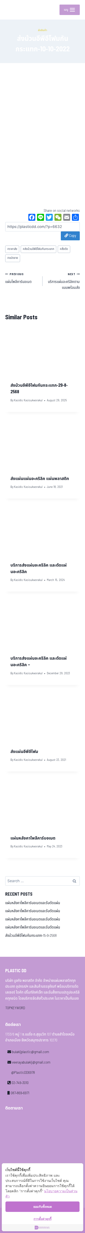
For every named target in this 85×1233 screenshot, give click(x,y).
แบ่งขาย (12, 258)
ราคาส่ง (12, 249)
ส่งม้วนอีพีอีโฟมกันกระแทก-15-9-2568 (31, 936)
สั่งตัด (64, 249)
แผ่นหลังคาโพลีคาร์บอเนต (32, 838)
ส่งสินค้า (42, 30)
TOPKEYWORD (15, 1008)
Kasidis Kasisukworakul (28, 400)
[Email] (66, 218)
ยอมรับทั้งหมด (42, 1206)
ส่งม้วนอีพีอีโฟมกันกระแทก (38, 249)
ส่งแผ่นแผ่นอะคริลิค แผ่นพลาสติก (39, 478)
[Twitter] (49, 218)
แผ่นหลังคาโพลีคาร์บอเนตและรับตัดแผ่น (32, 903)
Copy (72, 236)
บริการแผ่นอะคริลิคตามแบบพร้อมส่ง (64, 281)
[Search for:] (42, 881)
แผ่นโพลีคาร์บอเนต (18, 278)
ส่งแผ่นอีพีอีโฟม (24, 751)
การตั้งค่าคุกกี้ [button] (42, 1219)
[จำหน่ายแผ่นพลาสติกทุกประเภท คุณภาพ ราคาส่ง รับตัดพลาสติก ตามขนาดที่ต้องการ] (11, 9)
